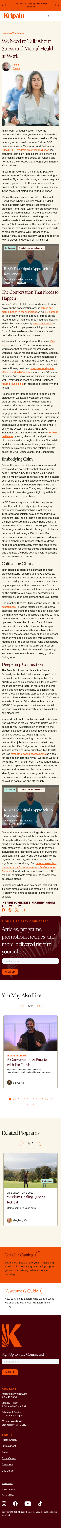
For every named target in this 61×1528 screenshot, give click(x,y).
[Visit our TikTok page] (40, 1503)
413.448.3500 (9, 1397)
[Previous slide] (21, 1006)
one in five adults (43, 323)
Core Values (9, 1458)
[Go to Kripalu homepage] (12, 1335)
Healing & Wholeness (13, 33)
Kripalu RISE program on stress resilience (25, 150)
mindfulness (9, 607)
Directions (7, 1464)
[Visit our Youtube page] (27, 1503)
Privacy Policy (8, 1489)
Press (5, 1452)
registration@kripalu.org (14, 1393)
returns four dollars (13, 383)
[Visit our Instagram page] (4, 1503)
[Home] (14, 14)
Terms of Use (8, 1495)
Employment (9, 1446)
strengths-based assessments (28, 754)
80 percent (51, 312)
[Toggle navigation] (57, 16)
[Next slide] (39, 1006)
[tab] (10, 1099)
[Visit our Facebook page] (15, 1503)
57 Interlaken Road (12, 1421)
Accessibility (7, 1483)
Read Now (30, 6)
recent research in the (29, 867)
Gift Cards (7, 1470)
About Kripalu (9, 1439)
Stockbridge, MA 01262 (14, 1424)
